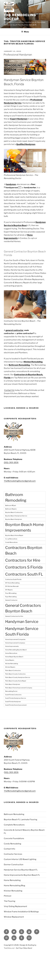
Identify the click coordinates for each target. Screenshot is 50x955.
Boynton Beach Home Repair (14, 535)
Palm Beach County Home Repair (15, 681)
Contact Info (9, 849)
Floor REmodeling (10, 593)
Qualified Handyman (25, 144)
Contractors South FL (24, 574)
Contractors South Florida (13, 579)
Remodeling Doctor (11, 691)
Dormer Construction (13, 864)
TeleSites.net (9, 948)
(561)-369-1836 (11, 462)
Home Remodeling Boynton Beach (16, 650)
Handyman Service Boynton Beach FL (21, 870)
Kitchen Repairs (10, 667)
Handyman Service (21, 621)
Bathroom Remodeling (15, 497)
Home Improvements (12, 646)
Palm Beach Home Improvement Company (18, 688)
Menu (26, 32)
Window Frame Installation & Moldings (21, 911)
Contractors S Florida (24, 567)
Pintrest (7, 896)
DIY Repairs (9, 590)
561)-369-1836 (11, 772)
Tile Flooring (9, 901)
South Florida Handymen (13, 701)
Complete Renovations (14, 825)
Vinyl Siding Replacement (15, 906)
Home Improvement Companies (15, 639)
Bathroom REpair (10, 505)
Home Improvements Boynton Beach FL (22, 875)
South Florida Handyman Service (15, 698)
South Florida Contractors (13, 695)
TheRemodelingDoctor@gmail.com (20, 481)
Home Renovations (11, 653)
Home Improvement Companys (15, 643)
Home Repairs (9, 660)
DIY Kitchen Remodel (12, 586)
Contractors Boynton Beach (23, 550)
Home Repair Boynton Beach (14, 657)
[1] (4, 187)
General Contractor (11, 600)
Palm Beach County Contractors (15, 674)
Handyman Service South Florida (21, 631)
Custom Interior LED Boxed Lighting (20, 859)
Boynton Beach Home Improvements (24, 527)
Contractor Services (13, 854)
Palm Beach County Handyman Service (17, 677)
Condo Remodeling (12, 844)
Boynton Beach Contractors (14, 512)
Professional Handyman (18, 54)
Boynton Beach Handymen (13, 519)
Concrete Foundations (14, 838)
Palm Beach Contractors (13, 670)
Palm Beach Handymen (12, 684)
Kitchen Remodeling (33, 362)
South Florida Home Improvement (16, 705)
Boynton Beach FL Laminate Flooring (20, 819)
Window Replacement (14, 917)
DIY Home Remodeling (12, 583)
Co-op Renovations (11, 539)
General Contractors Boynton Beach (23, 608)
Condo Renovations (11, 542)
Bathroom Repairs (11, 509)
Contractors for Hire (22, 560)
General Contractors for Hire (14, 616)
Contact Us (9, 390)
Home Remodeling (12, 880)
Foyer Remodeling (11, 597)
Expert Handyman (18, 119)
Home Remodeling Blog (14, 885)
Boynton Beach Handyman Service (16, 516)
